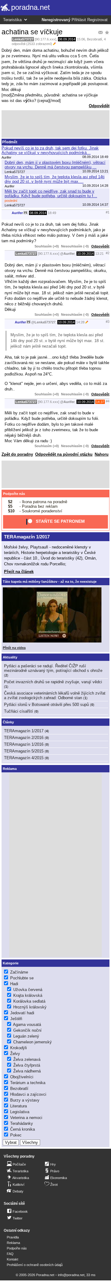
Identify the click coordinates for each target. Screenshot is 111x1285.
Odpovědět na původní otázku (63, 454)
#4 (107, 401)
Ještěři (16, 1018)
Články (8, 722)
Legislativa (19, 1112)
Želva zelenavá (26, 1059)
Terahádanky (21, 1123)
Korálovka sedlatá (29, 1001)
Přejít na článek (19, 571)
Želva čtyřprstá (26, 1065)
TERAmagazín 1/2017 (27, 536)
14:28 (80, 322)
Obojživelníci (21, 1077)
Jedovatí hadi (22, 1013)
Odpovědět (99, 106)
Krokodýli (18, 1048)
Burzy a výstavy (24, 1100)
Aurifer (17, 213)
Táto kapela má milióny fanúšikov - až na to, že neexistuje (50, 581)
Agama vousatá (27, 1024)
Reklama (13, 1243)
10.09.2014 (85, 253)
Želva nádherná (27, 1071)
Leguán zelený (26, 1036)
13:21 (99, 253)
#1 (107, 212)
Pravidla (13, 1237)
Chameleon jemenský (32, 1042)
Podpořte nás (14, 494)
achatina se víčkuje (32, 32)
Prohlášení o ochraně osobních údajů (35, 1265)
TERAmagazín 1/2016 (23, 744)
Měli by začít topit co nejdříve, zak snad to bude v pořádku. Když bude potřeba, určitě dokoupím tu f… (51, 193)
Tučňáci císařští (18, 711)
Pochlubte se (22, 978)
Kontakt (12, 1259)
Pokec (16, 1135)
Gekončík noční (27, 1030)
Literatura (18, 1106)
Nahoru (102, 454)
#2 (107, 253)
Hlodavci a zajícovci (28, 1094)
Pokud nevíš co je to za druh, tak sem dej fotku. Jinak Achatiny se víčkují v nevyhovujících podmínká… (50, 150)
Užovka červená (27, 989)
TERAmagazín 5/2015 (23, 751)
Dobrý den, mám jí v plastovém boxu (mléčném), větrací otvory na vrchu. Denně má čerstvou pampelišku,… (55, 164)
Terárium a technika (27, 1082)
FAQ (10, 1254)
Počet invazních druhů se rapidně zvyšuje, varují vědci (53, 682)
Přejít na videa (14, 648)
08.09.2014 (67, 39)
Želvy (15, 1053)
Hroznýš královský (30, 1007)
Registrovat (97, 20)
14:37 (100, 402)
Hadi (14, 984)
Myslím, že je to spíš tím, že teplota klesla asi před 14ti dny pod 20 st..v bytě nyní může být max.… (55, 179)
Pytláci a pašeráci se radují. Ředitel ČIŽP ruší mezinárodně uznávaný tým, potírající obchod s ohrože (53, 668)
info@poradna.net (71, 1275)
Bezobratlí (94, 39)
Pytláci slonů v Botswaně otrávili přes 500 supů (46, 704)
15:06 (81, 39)
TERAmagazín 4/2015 (23, 758)
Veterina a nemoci (26, 1117)
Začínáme (19, 972)
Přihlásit (79, 20)
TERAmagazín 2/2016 (23, 737)
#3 (107, 321)
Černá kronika (22, 1129)
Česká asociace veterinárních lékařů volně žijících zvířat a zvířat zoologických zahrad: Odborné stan (54, 695)
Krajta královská (27, 995)
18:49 (52, 213)
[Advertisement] (55, 124)
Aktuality (10, 657)
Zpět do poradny (17, 454)
